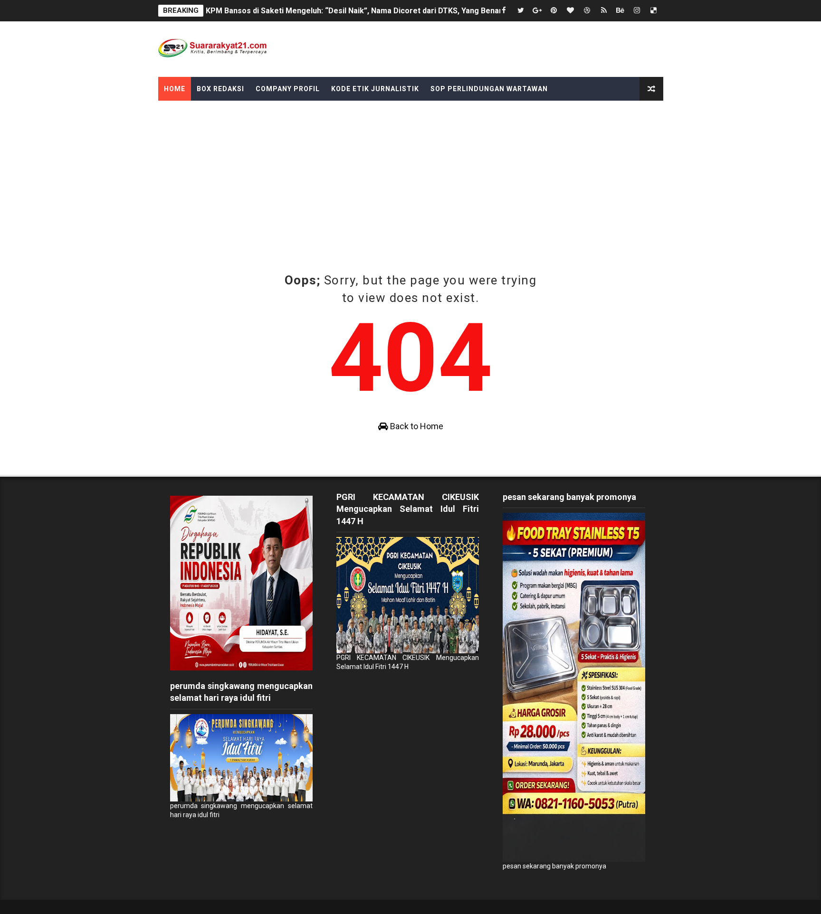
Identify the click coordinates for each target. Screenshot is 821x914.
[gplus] (537, 10)
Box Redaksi (220, 89)
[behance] (620, 10)
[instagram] (637, 10)
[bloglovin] (570, 10)
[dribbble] (587, 10)
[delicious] (654, 10)
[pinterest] (554, 10)
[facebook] (504, 10)
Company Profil (288, 89)
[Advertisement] (410, 171)
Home (174, 89)
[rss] (604, 10)
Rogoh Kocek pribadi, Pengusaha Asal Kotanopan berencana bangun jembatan (346, 10)
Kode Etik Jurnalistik (375, 89)
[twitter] (521, 10)
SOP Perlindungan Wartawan (489, 89)
